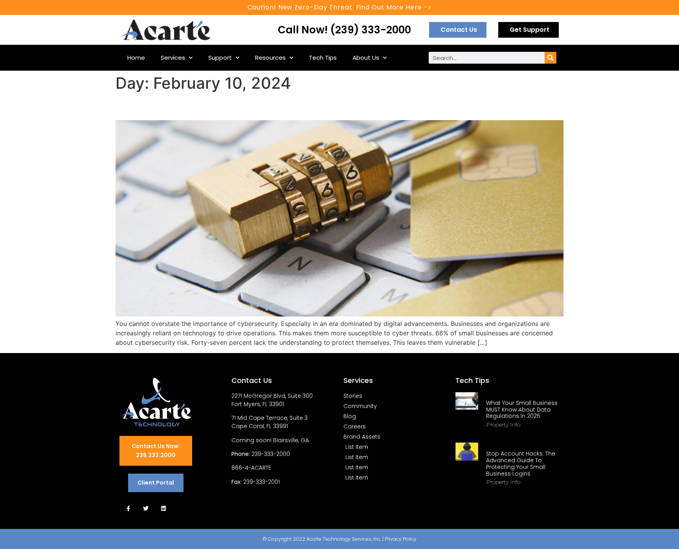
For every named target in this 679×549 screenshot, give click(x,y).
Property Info (503, 424)
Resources (270, 57)
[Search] (550, 58)
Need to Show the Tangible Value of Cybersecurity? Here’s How (304, 106)
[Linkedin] (164, 509)
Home (136, 57)
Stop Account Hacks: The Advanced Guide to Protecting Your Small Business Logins (520, 463)
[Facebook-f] (128, 509)
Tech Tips (323, 57)
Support (220, 57)
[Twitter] (146, 509)
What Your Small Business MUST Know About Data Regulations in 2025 (522, 409)
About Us (365, 57)
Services (173, 57)
